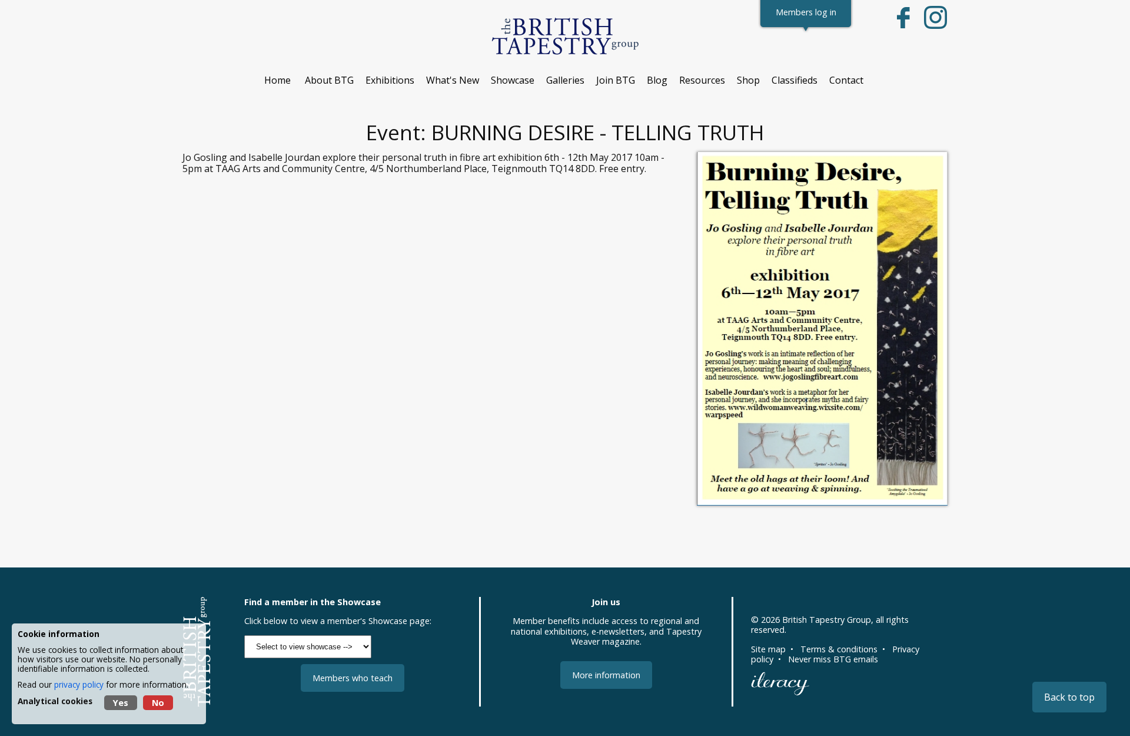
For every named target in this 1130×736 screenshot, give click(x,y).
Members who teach (353, 678)
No (158, 702)
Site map (768, 649)
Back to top (1069, 697)
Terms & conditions (839, 649)
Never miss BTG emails (833, 659)
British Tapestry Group (826, 619)
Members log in (806, 12)
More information (606, 675)
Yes (120, 702)
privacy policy (79, 684)
